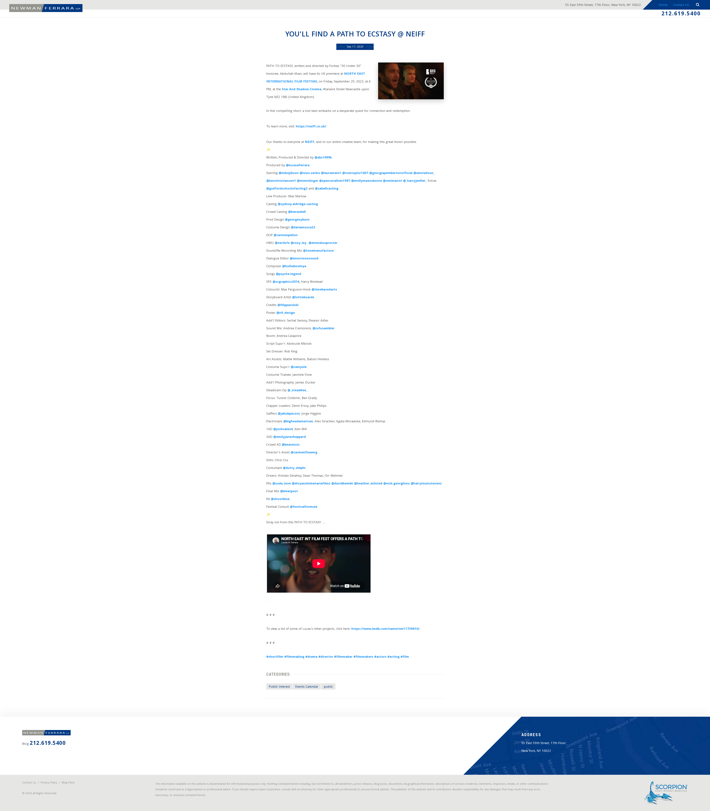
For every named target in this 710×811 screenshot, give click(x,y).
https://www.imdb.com (369, 629)
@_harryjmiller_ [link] (415, 181)
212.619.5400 (681, 14)
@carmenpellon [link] (286, 235)
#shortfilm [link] (274, 657)
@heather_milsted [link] (368, 483)
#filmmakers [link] (363, 657)
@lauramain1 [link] (331, 173)
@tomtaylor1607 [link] (355, 173)
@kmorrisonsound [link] (304, 258)
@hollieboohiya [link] (294, 266)
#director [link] (325, 657)
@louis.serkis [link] (310, 173)
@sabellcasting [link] (326, 189)
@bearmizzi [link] (291, 445)
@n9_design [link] (285, 313)
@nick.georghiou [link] (396, 483)
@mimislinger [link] (307, 181)
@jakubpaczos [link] (289, 414)
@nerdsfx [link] (282, 243)
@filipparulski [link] (288, 305)
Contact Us (681, 5)
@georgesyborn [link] (297, 220)
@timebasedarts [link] (324, 290)
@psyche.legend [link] (288, 274)
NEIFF (309, 142)
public (328, 687)
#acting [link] (393, 657)
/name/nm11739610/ (403, 629)
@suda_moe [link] (281, 483)
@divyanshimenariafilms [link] (311, 483)
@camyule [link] (299, 367)
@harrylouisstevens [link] (426, 483)
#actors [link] (380, 657)
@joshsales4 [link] (283, 429)
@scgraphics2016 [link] (286, 282)
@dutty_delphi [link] (294, 468)
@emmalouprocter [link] (323, 243)
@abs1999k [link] (323, 157)
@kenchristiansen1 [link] (281, 181)
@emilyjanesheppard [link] (289, 437)
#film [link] (404, 657)
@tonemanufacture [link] (318, 251)
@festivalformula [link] (303, 507)
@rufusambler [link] (323, 328)
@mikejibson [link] (289, 173)
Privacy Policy (48, 782)
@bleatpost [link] (289, 491)
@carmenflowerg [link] (304, 452)
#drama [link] (311, 657)
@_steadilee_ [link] (297, 390)
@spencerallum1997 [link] (334, 181)
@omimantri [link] (392, 181)
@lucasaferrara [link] (298, 165)
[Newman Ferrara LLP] (45, 8)
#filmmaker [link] (343, 657)
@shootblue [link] (280, 499)
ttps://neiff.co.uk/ (312, 126)
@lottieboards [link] (303, 297)
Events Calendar (306, 687)
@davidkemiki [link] (342, 483)
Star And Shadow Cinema (301, 89)
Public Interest (279, 687)
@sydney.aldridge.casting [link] (298, 204)
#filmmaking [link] (294, 657)
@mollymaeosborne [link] (366, 181)
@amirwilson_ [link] (424, 173)
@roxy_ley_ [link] (299, 243)
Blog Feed (68, 782)
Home (663, 5)
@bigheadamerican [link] (298, 421)
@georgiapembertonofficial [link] (391, 173)
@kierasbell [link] (297, 212)
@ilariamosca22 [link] (303, 227)
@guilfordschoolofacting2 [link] (286, 189)
